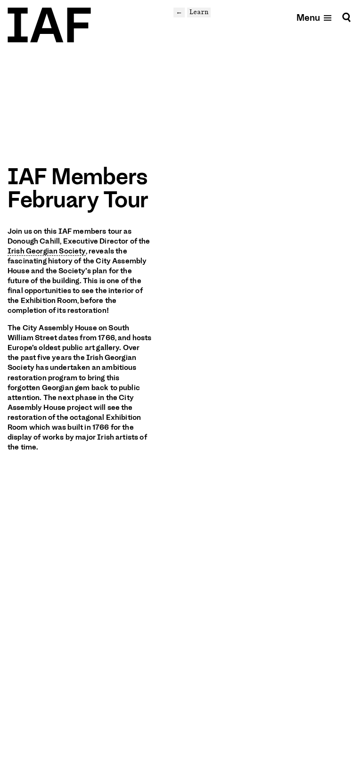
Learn (198, 12)
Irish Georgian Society (47, 251)
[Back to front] (49, 25)
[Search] (346, 17)
